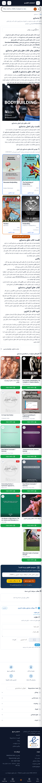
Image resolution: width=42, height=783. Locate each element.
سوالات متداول (36, 761)
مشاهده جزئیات (30, 387)
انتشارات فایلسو (29, 3)
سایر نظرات (36, 613)
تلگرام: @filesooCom (14, 758)
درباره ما (38, 755)
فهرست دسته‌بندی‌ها (15, 738)
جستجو (37, 781)
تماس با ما (37, 758)
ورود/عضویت (4, 781)
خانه (41, 14)
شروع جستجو (28, 581)
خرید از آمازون (31, 193)
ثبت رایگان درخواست (13, 581)
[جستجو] (35, 9)
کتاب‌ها (18, 735)
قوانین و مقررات (36, 764)
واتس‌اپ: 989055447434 (13, 755)
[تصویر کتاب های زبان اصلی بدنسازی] (21, 120)
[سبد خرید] (4, 3)
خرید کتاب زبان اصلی (34, 83)
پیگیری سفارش (16, 746)
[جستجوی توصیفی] (38, 9)
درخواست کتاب (19, 285)
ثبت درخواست (16, 743)
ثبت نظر (37, 645)
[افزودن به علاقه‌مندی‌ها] (37, 156)
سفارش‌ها (29, 781)
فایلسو (9, 298)
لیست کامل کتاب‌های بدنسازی (20, 236)
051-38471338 (15, 761)
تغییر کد (14, 640)
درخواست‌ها (12, 781)
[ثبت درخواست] (21, 780)
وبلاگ (18, 741)
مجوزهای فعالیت (36, 767)
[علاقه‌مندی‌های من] (9, 3)
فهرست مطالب (31, 30)
